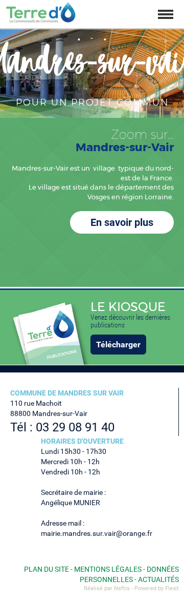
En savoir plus (121, 222)
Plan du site (46, 569)
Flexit (172, 588)
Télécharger (118, 344)
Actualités (158, 579)
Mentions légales (108, 569)
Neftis (122, 588)
